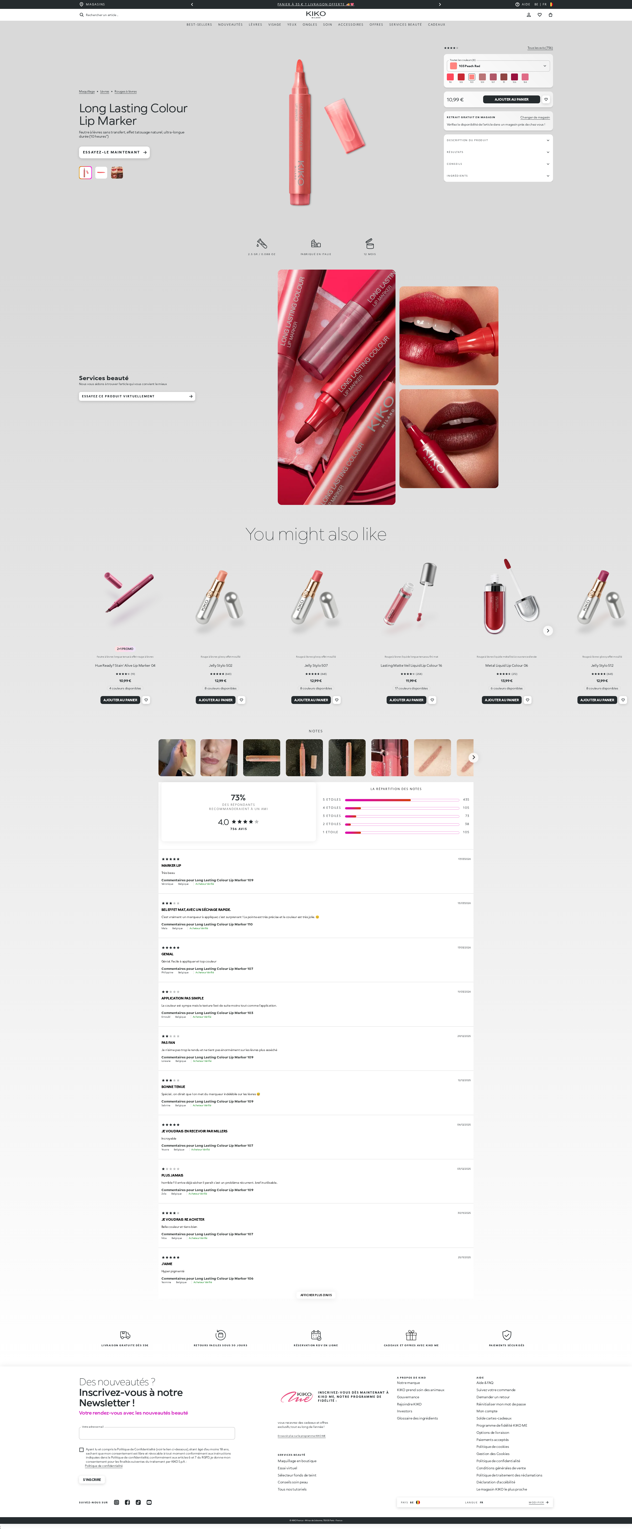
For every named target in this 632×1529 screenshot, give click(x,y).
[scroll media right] (473, 758)
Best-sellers (199, 24)
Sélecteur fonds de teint (297, 1475)
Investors (404, 1411)
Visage (275, 24)
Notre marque (408, 1383)
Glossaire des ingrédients (417, 1418)
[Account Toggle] (528, 14)
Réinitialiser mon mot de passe (501, 1404)
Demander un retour (493, 1397)
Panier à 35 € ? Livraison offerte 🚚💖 (309, 4)
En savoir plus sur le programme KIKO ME (302, 1435)
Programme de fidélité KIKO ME (501, 1425)
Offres (376, 24)
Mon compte (486, 1411)
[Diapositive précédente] (192, 4)
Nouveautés (230, 24)
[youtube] (149, 1502)
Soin (327, 24)
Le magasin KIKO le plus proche (501, 1489)
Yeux (292, 24)
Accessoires (351, 24)
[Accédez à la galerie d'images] (318, 134)
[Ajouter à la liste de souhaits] (546, 99)
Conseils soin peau (293, 1482)
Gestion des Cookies (493, 1454)
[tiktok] (138, 1502)
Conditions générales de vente (501, 1468)
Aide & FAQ (485, 1383)
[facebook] (127, 1502)
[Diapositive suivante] (439, 4)
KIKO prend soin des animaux (420, 1390)
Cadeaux (436, 24)
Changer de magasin (535, 117)
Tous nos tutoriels (292, 1489)
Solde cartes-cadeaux (493, 1418)
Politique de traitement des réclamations (509, 1475)
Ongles (310, 24)
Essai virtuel (287, 1468)
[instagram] (116, 1502)
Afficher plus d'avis (316, 1295)
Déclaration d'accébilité (495, 1482)
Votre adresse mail (92, 1426)
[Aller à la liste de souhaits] (539, 14)
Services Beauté (405, 24)
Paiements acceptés (492, 1439)
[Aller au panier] (550, 14)
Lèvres (255, 24)
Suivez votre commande (495, 1390)
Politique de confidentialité (103, 1466)
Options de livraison (492, 1432)
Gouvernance (408, 1397)
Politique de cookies (492, 1446)
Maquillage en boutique (297, 1461)
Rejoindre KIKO (409, 1404)
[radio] (85, 172)
